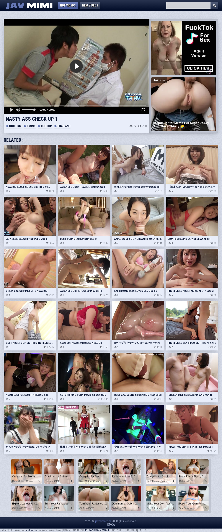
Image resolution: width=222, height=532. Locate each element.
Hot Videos (68, 5)
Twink (31, 126)
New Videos (90, 5)
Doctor (46, 126)
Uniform (14, 126)
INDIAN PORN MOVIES (98, 530)
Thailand (63, 126)
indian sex (32, 530)
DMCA (111, 524)
